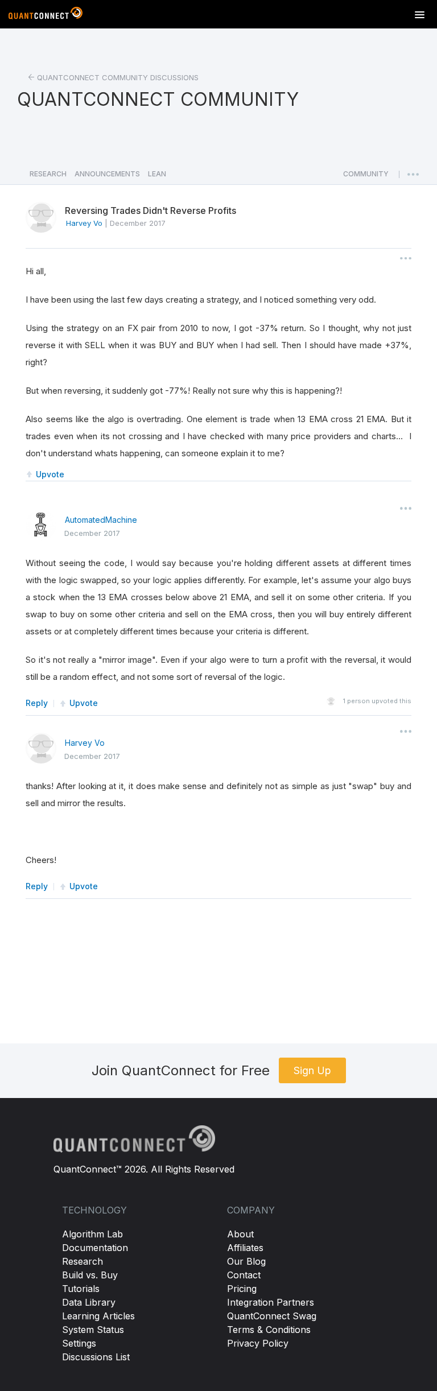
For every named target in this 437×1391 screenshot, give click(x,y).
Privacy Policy (257, 1343)
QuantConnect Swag (271, 1316)
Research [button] (48, 174)
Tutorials (81, 1288)
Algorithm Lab (92, 1234)
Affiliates (245, 1247)
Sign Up (312, 1070)
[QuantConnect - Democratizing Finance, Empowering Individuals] (46, 15)
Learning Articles (98, 1316)
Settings (79, 1343)
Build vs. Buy (90, 1275)
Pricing (242, 1288)
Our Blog (246, 1261)
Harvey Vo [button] (84, 223)
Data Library (89, 1302)
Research (82, 1261)
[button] (366, 177)
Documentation (95, 1247)
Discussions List (96, 1357)
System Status (93, 1329)
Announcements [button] (107, 174)
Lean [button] (157, 174)
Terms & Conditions (269, 1329)
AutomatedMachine (101, 520)
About (240, 1234)
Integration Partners (270, 1302)
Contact (244, 1275)
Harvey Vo (85, 743)
